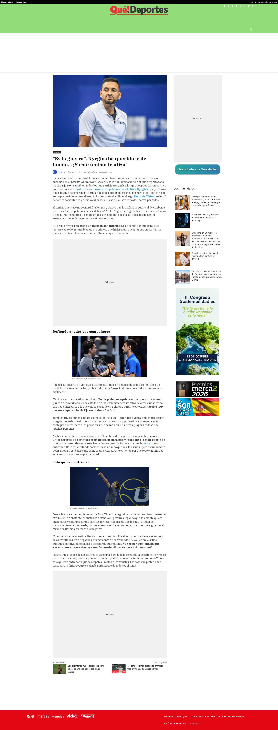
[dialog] (139, 365)
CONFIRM (119, 407)
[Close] (189, 318)
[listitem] (139, 357)
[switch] (175, 364)
